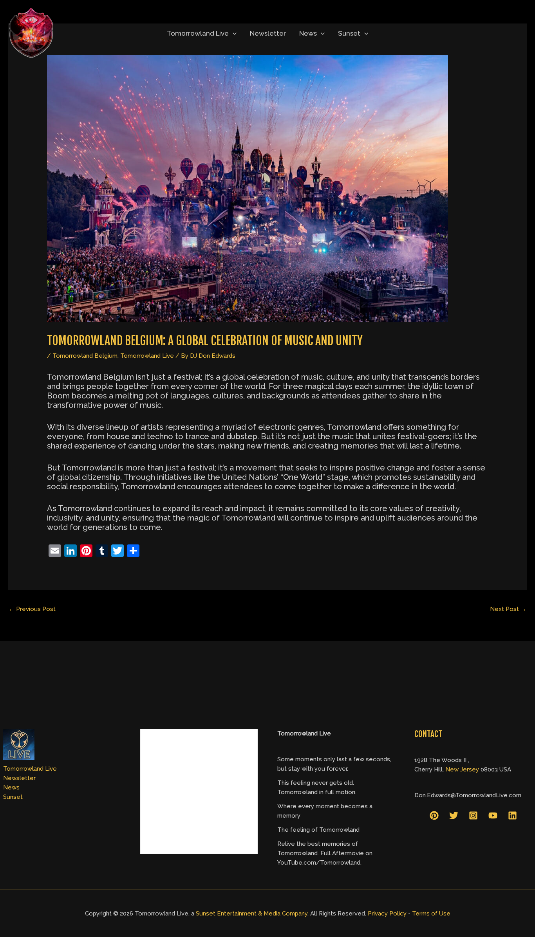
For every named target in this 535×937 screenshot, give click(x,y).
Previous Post (32, 609)
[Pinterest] (434, 815)
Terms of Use (431, 913)
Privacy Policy (387, 913)
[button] (233, 33)
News (308, 33)
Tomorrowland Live (198, 33)
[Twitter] (453, 815)
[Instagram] (473, 815)
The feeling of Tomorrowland (318, 829)
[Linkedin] (512, 815)
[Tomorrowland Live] (31, 32)
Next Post (508, 609)
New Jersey (462, 769)
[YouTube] (492, 815)
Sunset (349, 33)
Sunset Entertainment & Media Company (251, 913)
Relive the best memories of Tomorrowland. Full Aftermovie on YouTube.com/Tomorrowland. (324, 853)
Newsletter (268, 33)
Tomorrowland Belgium (84, 355)
